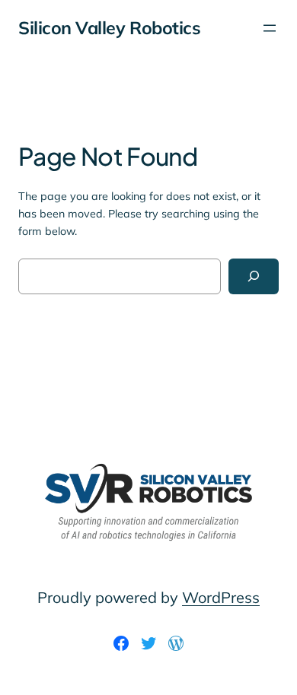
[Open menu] (269, 28)
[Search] (253, 276)
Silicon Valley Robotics (109, 28)
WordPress (221, 597)
